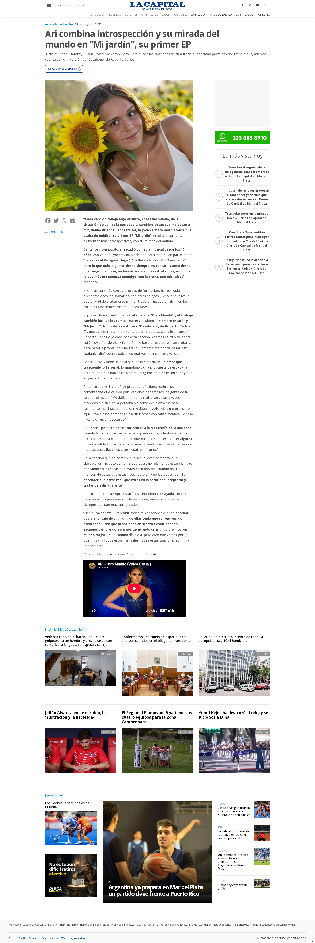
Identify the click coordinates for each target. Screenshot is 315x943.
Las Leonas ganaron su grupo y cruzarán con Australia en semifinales (234, 811)
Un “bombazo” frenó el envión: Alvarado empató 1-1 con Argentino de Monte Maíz (233, 862)
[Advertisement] (242, 103)
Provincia (114, 14)
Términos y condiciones (74, 938)
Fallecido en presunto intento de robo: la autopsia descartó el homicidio (231, 639)
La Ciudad (97, 14)
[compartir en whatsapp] (65, 220)
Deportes (131, 14)
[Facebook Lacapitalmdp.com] (242, 5)
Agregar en (64, 68)
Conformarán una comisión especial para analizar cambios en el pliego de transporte (156, 639)
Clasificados (244, 14)
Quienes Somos (50, 938)
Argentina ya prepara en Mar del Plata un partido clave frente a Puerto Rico (155, 890)
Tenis (220, 827)
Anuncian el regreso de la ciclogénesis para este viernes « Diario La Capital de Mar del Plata (243, 173)
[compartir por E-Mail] (74, 220)
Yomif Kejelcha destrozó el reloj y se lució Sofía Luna (233, 715)
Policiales (180, 14)
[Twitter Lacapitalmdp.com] (250, 5)
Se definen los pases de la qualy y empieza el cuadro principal (234, 834)
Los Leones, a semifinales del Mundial (67, 805)
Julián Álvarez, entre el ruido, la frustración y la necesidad (75, 715)
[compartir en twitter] (57, 220)
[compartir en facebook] (49, 220)
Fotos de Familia (220, 14)
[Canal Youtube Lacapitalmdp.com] (257, 5)
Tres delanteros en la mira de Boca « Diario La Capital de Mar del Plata (243, 218)
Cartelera (198, 14)
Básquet (113, 882)
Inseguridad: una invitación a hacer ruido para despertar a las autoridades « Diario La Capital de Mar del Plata (243, 266)
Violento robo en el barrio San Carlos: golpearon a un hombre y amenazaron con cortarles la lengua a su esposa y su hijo (78, 641)
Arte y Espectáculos (155, 14)
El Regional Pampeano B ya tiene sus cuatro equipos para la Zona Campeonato (157, 717)
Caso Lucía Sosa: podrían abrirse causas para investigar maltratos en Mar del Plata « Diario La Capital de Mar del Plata (243, 241)
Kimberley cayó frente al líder (233, 886)
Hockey (90, 814)
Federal (222, 850)
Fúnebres (263, 14)
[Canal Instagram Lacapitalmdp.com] (265, 5)
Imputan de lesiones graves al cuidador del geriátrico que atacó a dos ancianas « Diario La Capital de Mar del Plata (243, 197)
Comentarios (54, 232)
